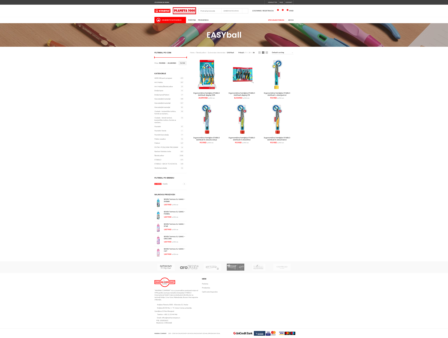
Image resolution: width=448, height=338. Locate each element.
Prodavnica (206, 288)
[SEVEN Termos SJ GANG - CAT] (158, 252)
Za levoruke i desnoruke (216, 53)
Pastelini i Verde (160, 131)
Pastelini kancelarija (161, 135)
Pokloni (157, 143)
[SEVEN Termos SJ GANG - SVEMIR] (158, 202)
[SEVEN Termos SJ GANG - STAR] (158, 227)
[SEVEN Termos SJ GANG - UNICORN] (158, 240)
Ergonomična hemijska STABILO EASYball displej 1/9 (242, 94)
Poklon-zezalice (160, 139)
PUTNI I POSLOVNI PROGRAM (166, 147)
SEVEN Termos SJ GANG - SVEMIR (174, 200)
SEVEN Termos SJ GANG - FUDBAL (174, 213)
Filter (182, 63)
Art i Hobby (158, 82)
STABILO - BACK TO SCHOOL (165, 164)
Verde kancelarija (160, 168)
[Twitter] (254, 2)
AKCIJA (291, 20)
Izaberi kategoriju (231, 11)
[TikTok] (262, 2)
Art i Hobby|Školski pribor (163, 86)
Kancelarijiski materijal (162, 99)
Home (192, 53)
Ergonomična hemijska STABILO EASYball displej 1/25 (206, 94)
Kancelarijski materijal (162, 107)
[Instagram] (256, 2)
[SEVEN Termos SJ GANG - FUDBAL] (158, 215)
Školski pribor (159, 155)
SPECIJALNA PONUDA (276, 20)
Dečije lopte (158, 91)
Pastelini (157, 126)
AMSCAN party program (163, 78)
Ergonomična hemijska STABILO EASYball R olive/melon (277, 139)
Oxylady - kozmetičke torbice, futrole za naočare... (165, 112)
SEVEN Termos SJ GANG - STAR (174, 225)
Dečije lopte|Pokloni (161, 95)
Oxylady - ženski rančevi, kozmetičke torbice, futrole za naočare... (165, 120)
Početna (205, 284)
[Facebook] (251, 2)
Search (245, 11)
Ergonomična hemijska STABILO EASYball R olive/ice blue (206, 139)
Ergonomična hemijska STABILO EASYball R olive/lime (242, 139)
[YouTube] (259, 2)
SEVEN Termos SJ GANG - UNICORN (174, 238)
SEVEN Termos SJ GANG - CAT (174, 250)
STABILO (157, 160)
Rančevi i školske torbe (162, 151)
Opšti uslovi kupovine (210, 292)
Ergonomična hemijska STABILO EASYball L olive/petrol (277, 94)
